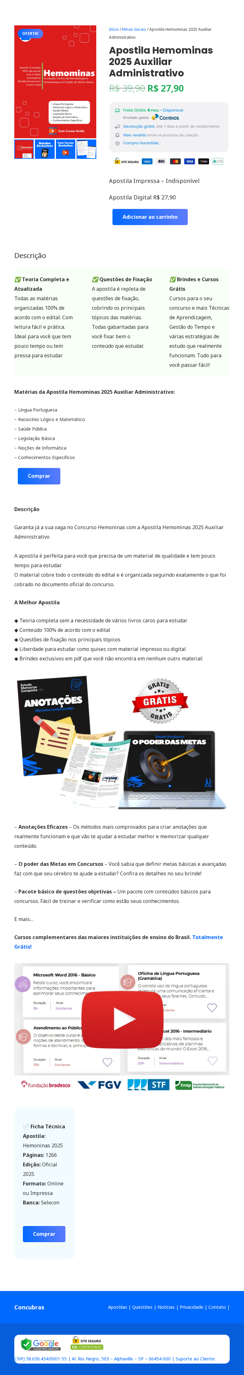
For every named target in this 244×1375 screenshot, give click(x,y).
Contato (217, 1307)
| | (64, 1349)
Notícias (166, 1307)
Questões (142, 1307)
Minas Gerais (134, 29)
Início (114, 29)
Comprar (39, 475)
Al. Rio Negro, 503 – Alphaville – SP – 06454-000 (121, 1359)
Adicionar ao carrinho (150, 216)
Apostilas (117, 1307)
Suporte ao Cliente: (195, 1359)
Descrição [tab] (30, 255)
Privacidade (191, 1307)
